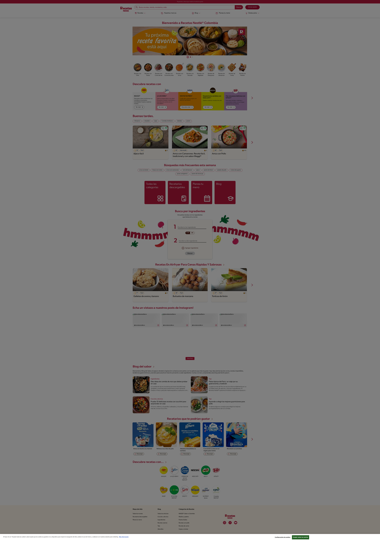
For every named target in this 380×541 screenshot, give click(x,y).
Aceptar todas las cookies (300, 537)
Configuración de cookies (282, 537)
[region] (190, 537)
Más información (124, 537)
